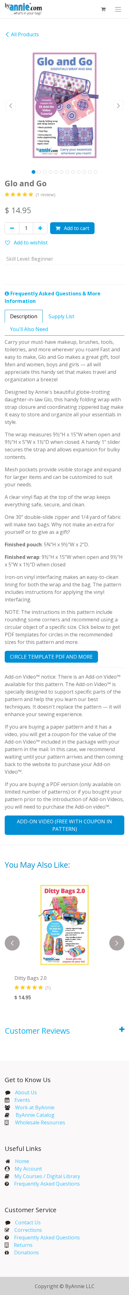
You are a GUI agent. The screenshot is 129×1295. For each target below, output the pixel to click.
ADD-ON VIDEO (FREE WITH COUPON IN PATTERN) (64, 825)
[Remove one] (12, 228)
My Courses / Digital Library (44, 1176)
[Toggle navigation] (118, 9)
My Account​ (28, 1168)
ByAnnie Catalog (35, 1115)
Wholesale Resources (40, 1122)
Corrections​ (28, 1230)
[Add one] (40, 228)
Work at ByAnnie (34, 1107)
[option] (64, 943)
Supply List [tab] (61, 316)
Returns (23, 1245)
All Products (25, 34)
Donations (26, 1252)
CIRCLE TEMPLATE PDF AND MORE (51, 656)
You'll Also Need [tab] (29, 329)
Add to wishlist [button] (30, 242)
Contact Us (27, 1222)
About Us (26, 1092)
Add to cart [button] (76, 228)
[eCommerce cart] (103, 9)
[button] (11, 105)
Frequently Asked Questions (47, 1183)
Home (22, 1161)
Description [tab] (23, 316)
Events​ (22, 1100)
